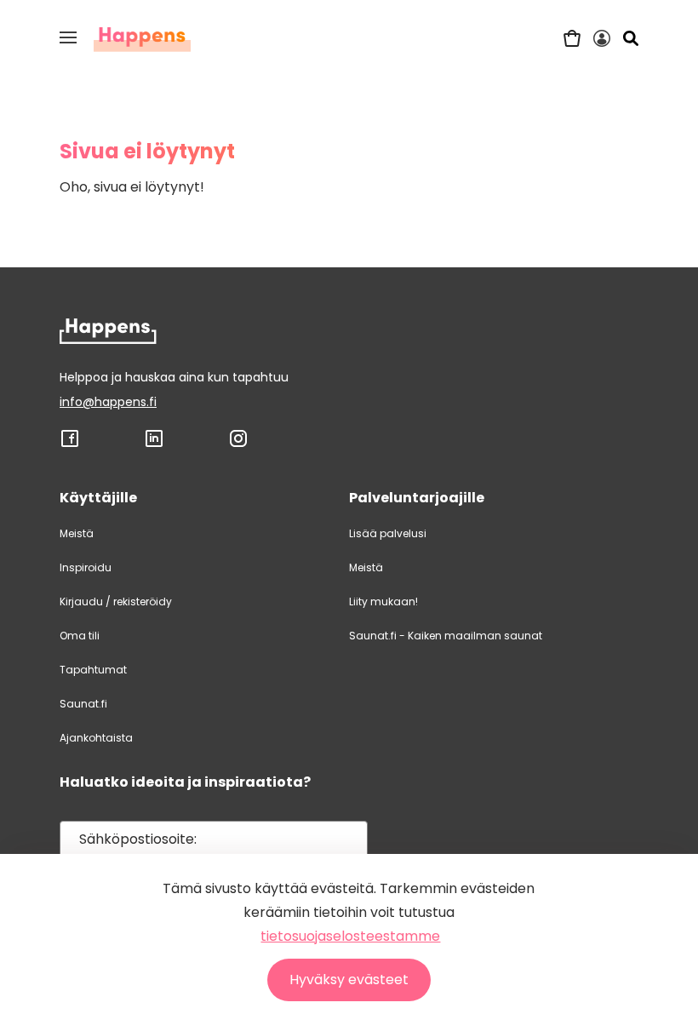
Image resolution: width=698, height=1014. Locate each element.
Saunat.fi (83, 703)
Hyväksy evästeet (349, 979)
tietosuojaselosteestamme (350, 936)
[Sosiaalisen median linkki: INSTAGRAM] (238, 444)
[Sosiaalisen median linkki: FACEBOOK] (70, 444)
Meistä (77, 533)
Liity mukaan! (383, 601)
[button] (68, 37)
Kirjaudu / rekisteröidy (116, 601)
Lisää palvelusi (387, 533)
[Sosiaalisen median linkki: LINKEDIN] (154, 444)
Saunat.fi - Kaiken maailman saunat (445, 635)
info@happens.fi (108, 401)
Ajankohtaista (96, 737)
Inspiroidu (86, 567)
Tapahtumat (93, 669)
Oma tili (80, 635)
